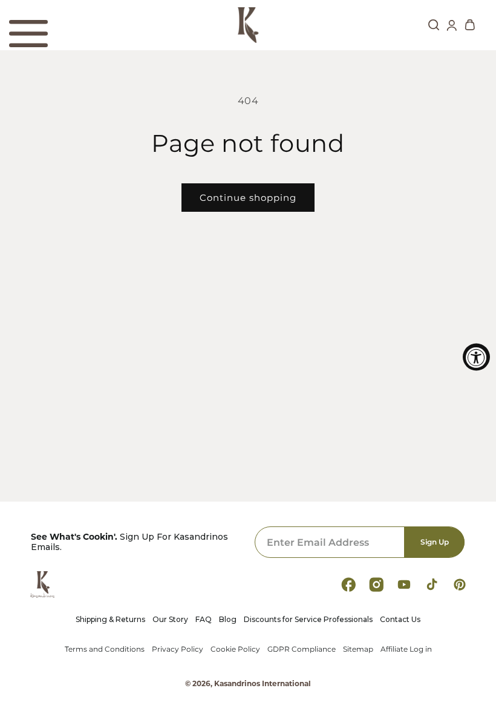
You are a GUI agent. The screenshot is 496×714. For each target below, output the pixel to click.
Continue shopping (248, 197)
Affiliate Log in (406, 649)
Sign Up (434, 541)
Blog (228, 619)
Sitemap (358, 649)
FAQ (203, 619)
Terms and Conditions (105, 649)
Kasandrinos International (262, 683)
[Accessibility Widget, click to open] (476, 357)
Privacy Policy (177, 649)
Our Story (170, 619)
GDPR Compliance (301, 649)
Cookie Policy (235, 649)
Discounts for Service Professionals (308, 619)
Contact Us (400, 619)
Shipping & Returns (110, 619)
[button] (28, 34)
